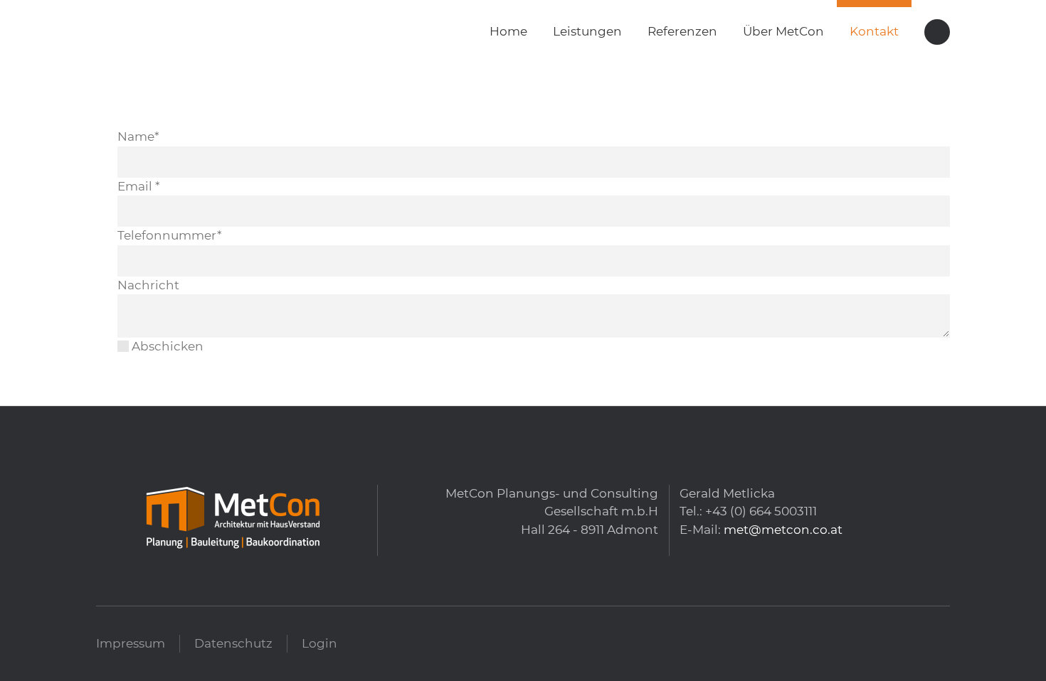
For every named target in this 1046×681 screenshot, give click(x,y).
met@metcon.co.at (783, 529)
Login (319, 643)
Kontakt (874, 31)
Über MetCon (783, 31)
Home (508, 31)
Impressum (130, 643)
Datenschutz (233, 643)
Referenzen (682, 31)
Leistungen (587, 31)
